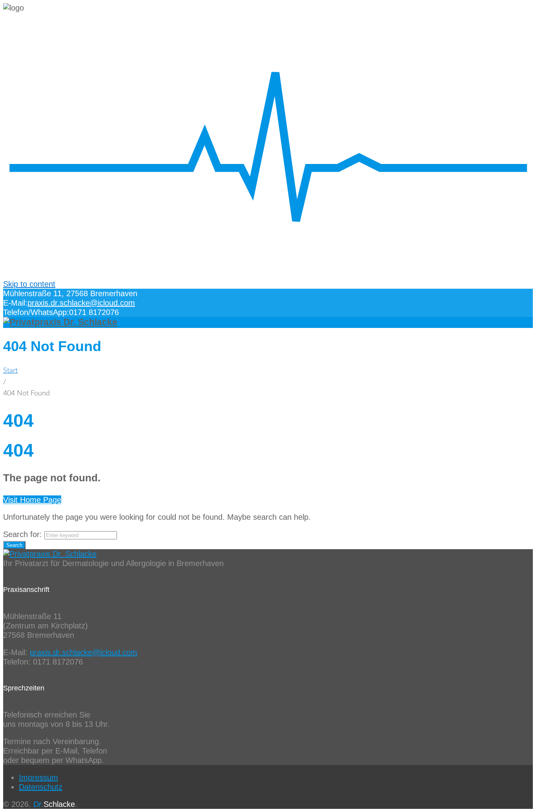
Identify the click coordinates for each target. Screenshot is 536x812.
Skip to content (29, 284)
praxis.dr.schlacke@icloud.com (81, 303)
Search (14, 545)
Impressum (38, 777)
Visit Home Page (32, 499)
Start (10, 370)
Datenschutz (40, 787)
